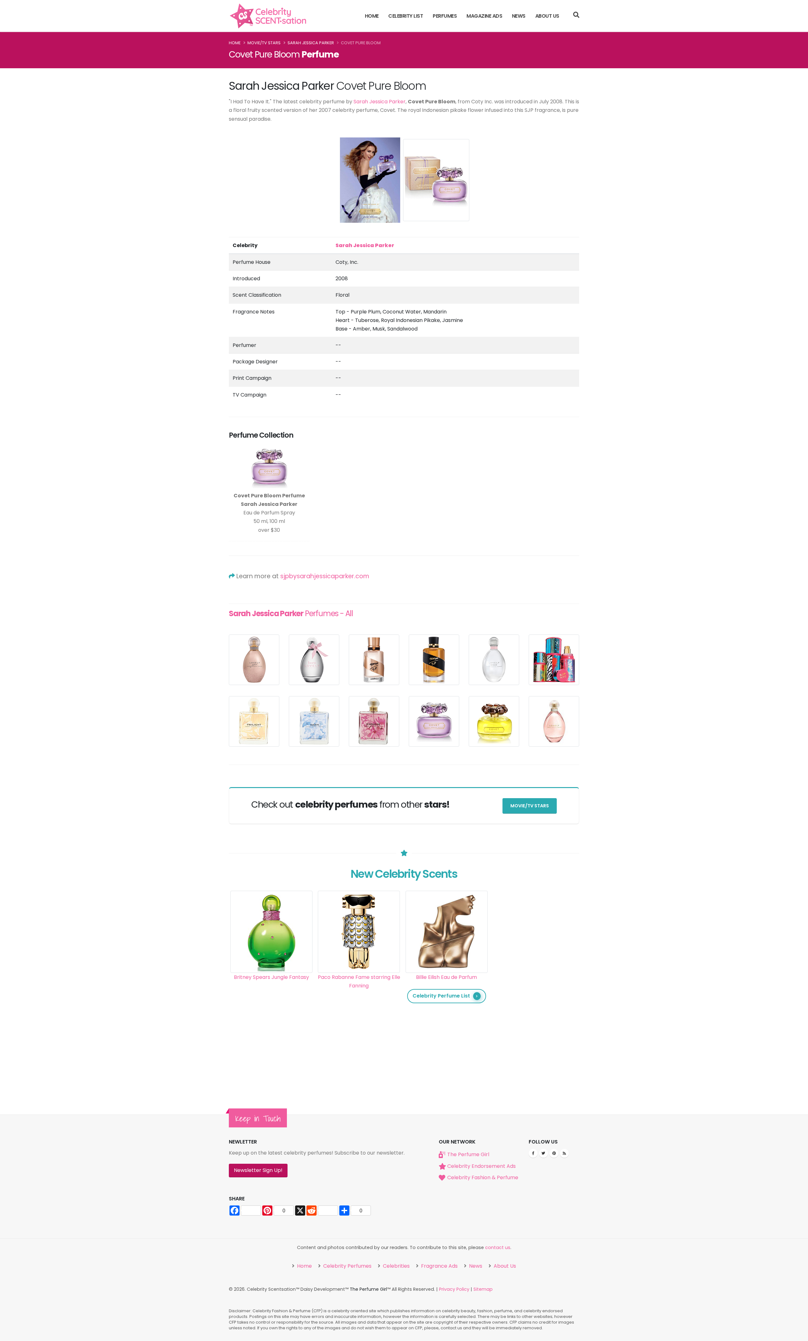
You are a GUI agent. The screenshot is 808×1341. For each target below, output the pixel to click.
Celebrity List (405, 16)
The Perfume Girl (468, 1154)
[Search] (576, 15)
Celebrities (396, 1266)
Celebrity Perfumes (346, 1266)
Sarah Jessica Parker (311, 43)
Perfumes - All (291, 613)
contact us (497, 1247)
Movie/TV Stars (264, 43)
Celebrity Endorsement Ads (481, 1166)
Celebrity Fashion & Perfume (482, 1177)
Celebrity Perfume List (441, 995)
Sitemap (483, 1289)
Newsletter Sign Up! (258, 1170)
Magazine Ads (484, 16)
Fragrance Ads (439, 1266)
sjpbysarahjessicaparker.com (324, 576)
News (519, 16)
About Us (547, 16)
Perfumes (445, 16)
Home (372, 16)
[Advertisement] (534, 985)
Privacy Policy (454, 1289)
